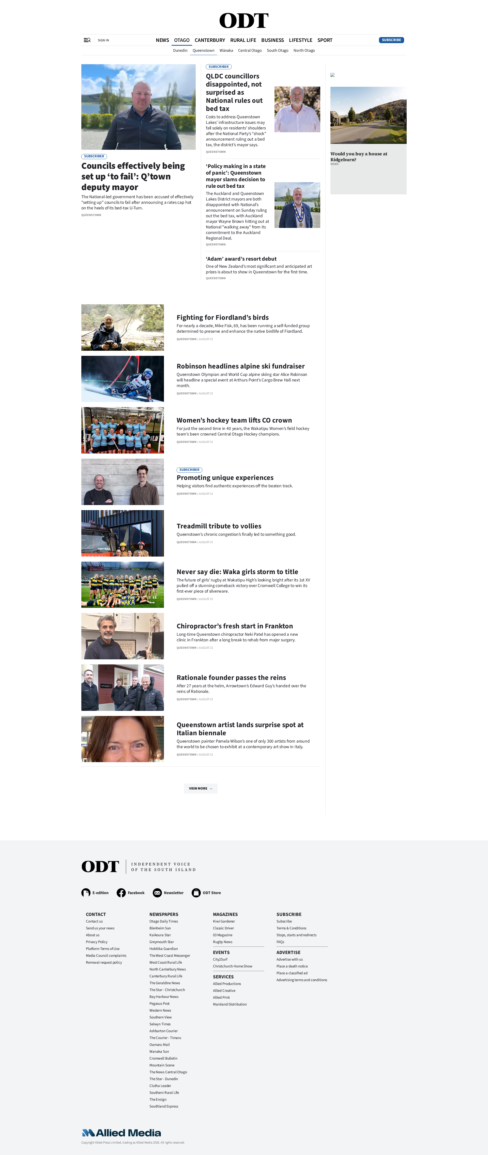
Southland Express (163, 1106)
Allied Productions (227, 983)
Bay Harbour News (163, 996)
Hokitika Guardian (163, 948)
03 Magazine (222, 935)
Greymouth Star (161, 942)
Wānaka (226, 50)
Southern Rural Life (164, 1092)
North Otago (304, 50)
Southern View (160, 1017)
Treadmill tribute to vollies (219, 526)
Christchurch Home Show (232, 966)
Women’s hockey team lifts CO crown (234, 420)
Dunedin (180, 50)
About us (92, 935)
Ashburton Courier (163, 1031)
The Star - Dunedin (163, 1079)
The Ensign (157, 1099)
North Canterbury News (167, 969)
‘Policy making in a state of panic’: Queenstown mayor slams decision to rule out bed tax (236, 176)
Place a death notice (292, 966)
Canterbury (210, 40)
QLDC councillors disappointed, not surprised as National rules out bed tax (234, 92)
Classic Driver (223, 928)
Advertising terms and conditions (302, 980)
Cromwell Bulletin (163, 1058)
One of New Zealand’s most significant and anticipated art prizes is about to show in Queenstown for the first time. (259, 269)
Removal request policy (104, 962)
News (162, 40)
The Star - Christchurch (167, 990)
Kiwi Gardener (224, 921)
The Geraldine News (164, 983)
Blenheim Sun (160, 928)
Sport (324, 40)
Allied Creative (224, 990)
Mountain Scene (161, 1065)
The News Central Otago (168, 1072)
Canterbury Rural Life (165, 976)
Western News (160, 1010)
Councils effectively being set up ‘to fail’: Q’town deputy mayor (133, 176)
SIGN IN (103, 40)
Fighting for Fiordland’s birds (223, 317)
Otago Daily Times (163, 921)
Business (272, 40)
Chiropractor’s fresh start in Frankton (235, 626)
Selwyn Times (160, 1024)
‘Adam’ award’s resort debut (241, 259)
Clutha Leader (160, 1086)
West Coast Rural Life (165, 962)
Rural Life (243, 40)
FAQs (280, 942)
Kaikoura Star (160, 935)
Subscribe (391, 40)
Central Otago (250, 50)
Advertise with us (289, 959)
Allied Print (221, 997)
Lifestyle (300, 40)
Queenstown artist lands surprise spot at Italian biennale (240, 729)
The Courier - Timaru (165, 1038)
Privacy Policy (97, 942)
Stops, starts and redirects (296, 935)
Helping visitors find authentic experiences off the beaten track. (235, 486)
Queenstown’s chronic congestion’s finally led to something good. (236, 534)
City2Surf (220, 959)
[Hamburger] (87, 40)
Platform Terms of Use (102, 948)
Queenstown (204, 50)
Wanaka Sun (159, 1051)
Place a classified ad (292, 973)
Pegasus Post (159, 1003)
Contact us (94, 921)
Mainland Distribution (230, 1004)
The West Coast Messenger (169, 955)
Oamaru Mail (159, 1044)
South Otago (277, 50)
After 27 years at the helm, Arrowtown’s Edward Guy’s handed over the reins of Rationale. (241, 689)
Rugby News (222, 942)
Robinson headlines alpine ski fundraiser (241, 366)
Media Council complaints (106, 955)
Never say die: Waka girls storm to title (237, 572)
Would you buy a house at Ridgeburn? (358, 156)
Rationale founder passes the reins (231, 678)
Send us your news (100, 928)
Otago (182, 40)
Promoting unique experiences (225, 478)
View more (198, 788)
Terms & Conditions (291, 928)
